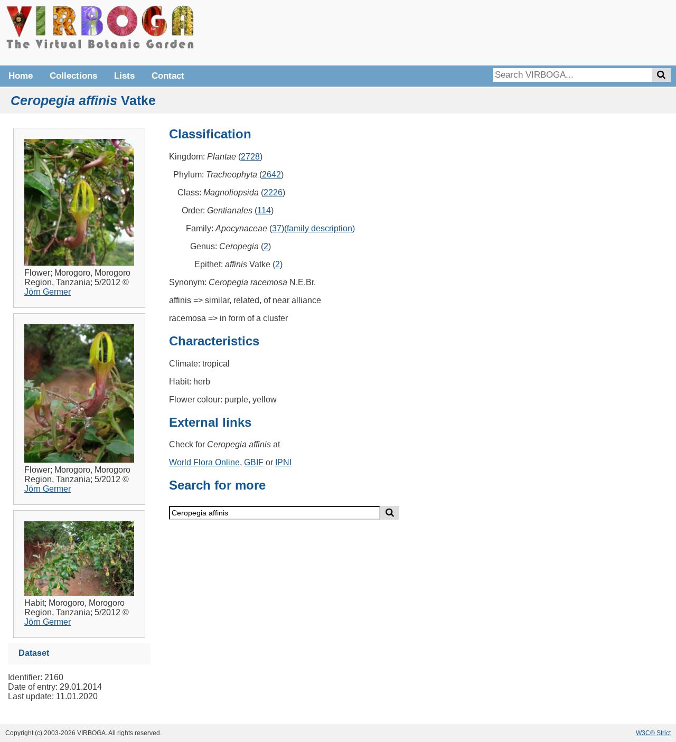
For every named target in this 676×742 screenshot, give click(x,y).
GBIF (254, 462)
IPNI (283, 462)
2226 (273, 192)
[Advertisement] (512, 31)
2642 (271, 174)
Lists (124, 76)
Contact (168, 76)
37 (276, 228)
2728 (250, 156)
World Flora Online (204, 462)
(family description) (319, 228)
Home (20, 76)
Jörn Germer (47, 291)
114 (264, 210)
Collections (73, 76)
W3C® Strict (653, 733)
